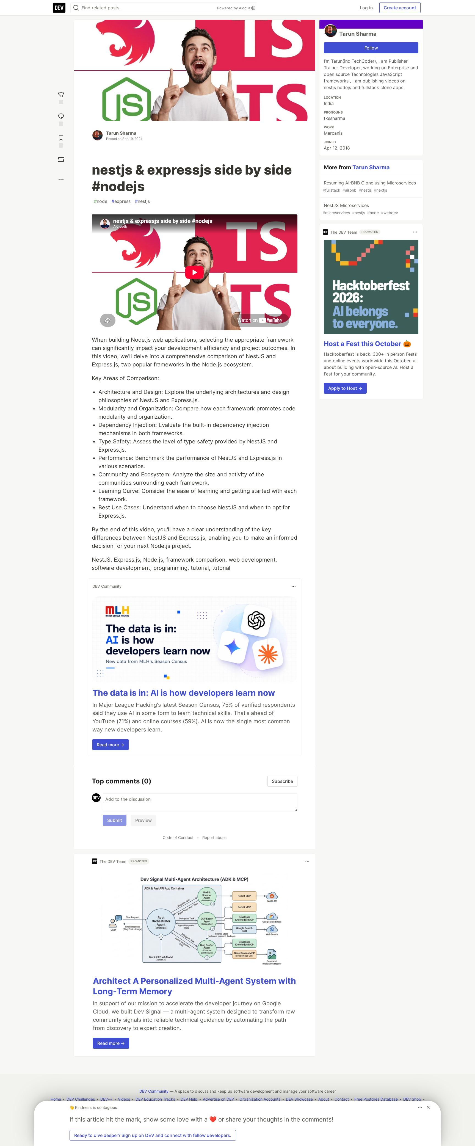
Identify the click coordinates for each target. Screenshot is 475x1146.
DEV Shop (412, 1099)
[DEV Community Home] (59, 7)
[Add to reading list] (61, 140)
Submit (114, 820)
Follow (371, 48)
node (100, 201)
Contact (342, 1099)
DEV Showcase (299, 1099)
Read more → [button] (110, 744)
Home (56, 1099)
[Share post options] (61, 179)
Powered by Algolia (234, 8)
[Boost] (61, 159)
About (323, 1099)
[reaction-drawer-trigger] (61, 97)
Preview (143, 820)
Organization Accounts (259, 1099)
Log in (366, 7)
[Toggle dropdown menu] (293, 586)
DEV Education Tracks (155, 1099)
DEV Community (154, 1091)
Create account (400, 7)
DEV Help (189, 1099)
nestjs (142, 201)
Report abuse (214, 837)
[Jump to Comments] (61, 119)
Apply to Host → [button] (345, 388)
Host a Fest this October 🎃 (367, 344)
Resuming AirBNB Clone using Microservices (369, 186)
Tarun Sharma (121, 133)
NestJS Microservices (360, 209)
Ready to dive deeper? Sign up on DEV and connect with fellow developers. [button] (152, 1135)
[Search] (76, 8)
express (121, 201)
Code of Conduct (178, 837)
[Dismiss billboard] (428, 1107)
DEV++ (106, 1099)
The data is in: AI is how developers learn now (183, 693)
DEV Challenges (81, 1099)
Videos (124, 1099)
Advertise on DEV (218, 1099)
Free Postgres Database (376, 1099)
